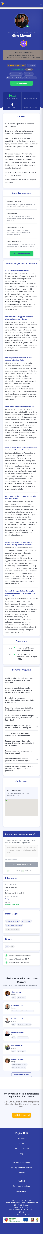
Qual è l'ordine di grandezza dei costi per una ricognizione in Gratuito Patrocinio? (19, 680)
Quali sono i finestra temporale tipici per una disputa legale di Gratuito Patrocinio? (19, 718)
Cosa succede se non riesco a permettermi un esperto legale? (17, 759)
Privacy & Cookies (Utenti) (21, 1167)
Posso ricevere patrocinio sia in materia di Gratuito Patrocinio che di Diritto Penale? (19, 743)
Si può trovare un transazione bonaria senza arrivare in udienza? (18, 734)
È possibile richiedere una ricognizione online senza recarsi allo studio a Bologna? (19, 700)
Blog (21, 1153)
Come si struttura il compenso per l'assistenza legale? (18, 752)
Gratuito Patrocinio (17, 69)
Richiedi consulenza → (21, 83)
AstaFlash (21, 1181)
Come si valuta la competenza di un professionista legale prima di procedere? (19, 768)
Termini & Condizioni (21, 1162)
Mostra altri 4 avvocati (21, 1075)
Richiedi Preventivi (22, 253)
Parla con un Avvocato (20, 864)
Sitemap (21, 1172)
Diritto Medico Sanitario (14, 925)
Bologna (8, 899)
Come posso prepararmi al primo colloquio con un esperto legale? (18, 726)
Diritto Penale (26, 921)
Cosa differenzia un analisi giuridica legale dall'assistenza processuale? (19, 709)
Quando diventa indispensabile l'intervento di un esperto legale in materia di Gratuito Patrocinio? (18, 690)
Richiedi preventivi (22, 1115)
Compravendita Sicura (21, 1186)
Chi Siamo (21, 1144)
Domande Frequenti (21, 1148)
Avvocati (21, 1139)
